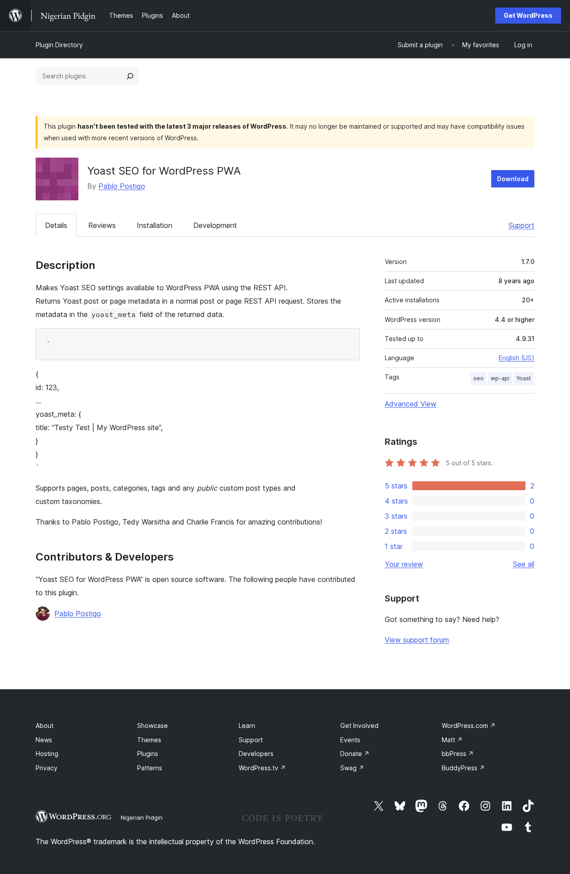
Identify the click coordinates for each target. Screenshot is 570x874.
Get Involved (359, 725)
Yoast (524, 378)
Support (521, 225)
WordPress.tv (262, 768)
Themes (149, 740)
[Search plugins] (130, 76)
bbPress (458, 753)
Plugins (147, 753)
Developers (256, 753)
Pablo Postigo (121, 186)
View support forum (417, 639)
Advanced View (410, 403)
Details (56, 225)
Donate (355, 753)
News (44, 740)
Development (215, 225)
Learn (247, 725)
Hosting (47, 753)
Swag (352, 768)
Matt (452, 740)
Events (350, 740)
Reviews (102, 225)
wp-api (500, 378)
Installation (154, 225)
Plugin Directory (59, 45)
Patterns (149, 768)
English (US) (516, 358)
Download (513, 179)
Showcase (152, 725)
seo (478, 378)
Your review (404, 564)
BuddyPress (463, 768)
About (44, 725)
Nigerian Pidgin (142, 817)
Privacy (46, 768)
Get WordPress (528, 15)
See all (523, 564)
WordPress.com (469, 725)
